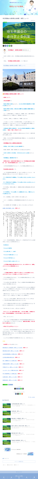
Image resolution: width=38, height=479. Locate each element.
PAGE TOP (19, 471)
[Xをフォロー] (18, 394)
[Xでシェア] (3, 46)
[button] (11, 46)
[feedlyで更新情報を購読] (20, 394)
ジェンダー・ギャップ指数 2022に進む (10, 370)
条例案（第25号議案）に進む (8, 208)
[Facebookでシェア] (5, 46)
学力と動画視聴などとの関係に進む (10, 373)
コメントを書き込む (19, 461)
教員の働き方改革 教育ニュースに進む (11, 350)
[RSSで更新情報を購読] (22, 394)
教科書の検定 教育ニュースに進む (10, 380)
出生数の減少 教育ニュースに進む (10, 376)
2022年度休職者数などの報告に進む (10, 354)
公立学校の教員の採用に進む (8, 357)
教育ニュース (5, 384)
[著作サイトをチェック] (16, 394)
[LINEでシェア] (9, 46)
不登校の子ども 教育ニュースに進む (10, 367)
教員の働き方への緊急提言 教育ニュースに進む (12, 347)
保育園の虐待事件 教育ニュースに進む (11, 363)
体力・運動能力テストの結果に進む (10, 360)
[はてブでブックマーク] (7, 46)
